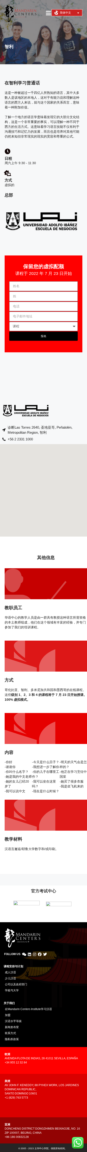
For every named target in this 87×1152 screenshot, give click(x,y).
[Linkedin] (29, 954)
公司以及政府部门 (16, 984)
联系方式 (10, 1033)
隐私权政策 (12, 1039)
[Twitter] (45, 954)
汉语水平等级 (13, 1021)
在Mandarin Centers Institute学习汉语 (28, 1009)
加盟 (7, 1015)
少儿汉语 (10, 978)
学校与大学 (12, 990)
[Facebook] (39, 954)
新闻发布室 (12, 1027)
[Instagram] (34, 954)
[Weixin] (24, 954)
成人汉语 (10, 972)
